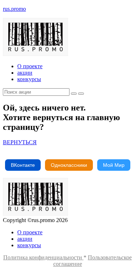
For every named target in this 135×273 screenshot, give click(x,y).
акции (24, 73)
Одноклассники (69, 165)
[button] (20, 142)
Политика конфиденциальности (43, 257)
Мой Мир (114, 165)
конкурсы (29, 79)
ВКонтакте (23, 165)
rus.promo (14, 9)
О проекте (29, 66)
